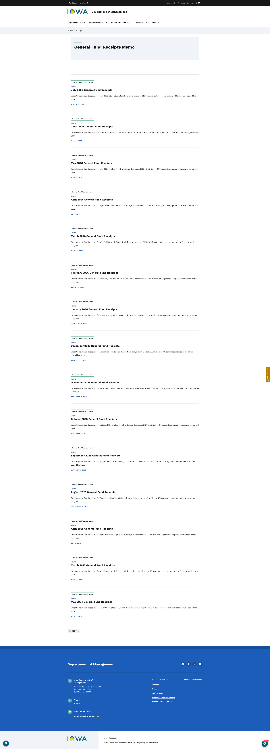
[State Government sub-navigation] (84, 22)
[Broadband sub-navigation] (146, 22)
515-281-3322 (79, 703)
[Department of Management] (78, 11)
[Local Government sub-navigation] (106, 22)
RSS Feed (75, 631)
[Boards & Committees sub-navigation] (131, 22)
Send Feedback (110, 738)
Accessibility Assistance (162, 702)
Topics (81, 30)
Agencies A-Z (170, 3)
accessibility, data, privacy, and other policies (142, 743)
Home (72, 30)
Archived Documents (193, 680)
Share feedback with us (85, 716)
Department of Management (109, 11)
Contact (155, 685)
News (154, 689)
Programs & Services (185, 3)
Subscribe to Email (163, 697)
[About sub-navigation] (158, 22)
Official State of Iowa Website (78, 3)
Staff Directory (158, 693)
